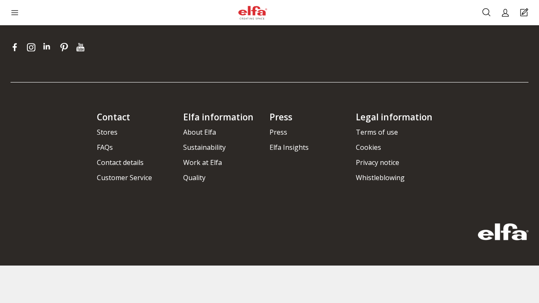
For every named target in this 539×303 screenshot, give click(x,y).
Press (278, 132)
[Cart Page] (525, 12)
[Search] (487, 12)
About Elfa (199, 132)
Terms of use (377, 132)
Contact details (120, 162)
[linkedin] (49, 47)
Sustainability (204, 147)
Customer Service (124, 177)
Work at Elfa (202, 162)
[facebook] (17, 47)
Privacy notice (377, 162)
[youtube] (81, 47)
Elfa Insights (289, 147)
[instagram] (33, 47)
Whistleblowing (380, 177)
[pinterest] (66, 47)
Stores (107, 132)
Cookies (368, 147)
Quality (194, 177)
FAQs (105, 147)
